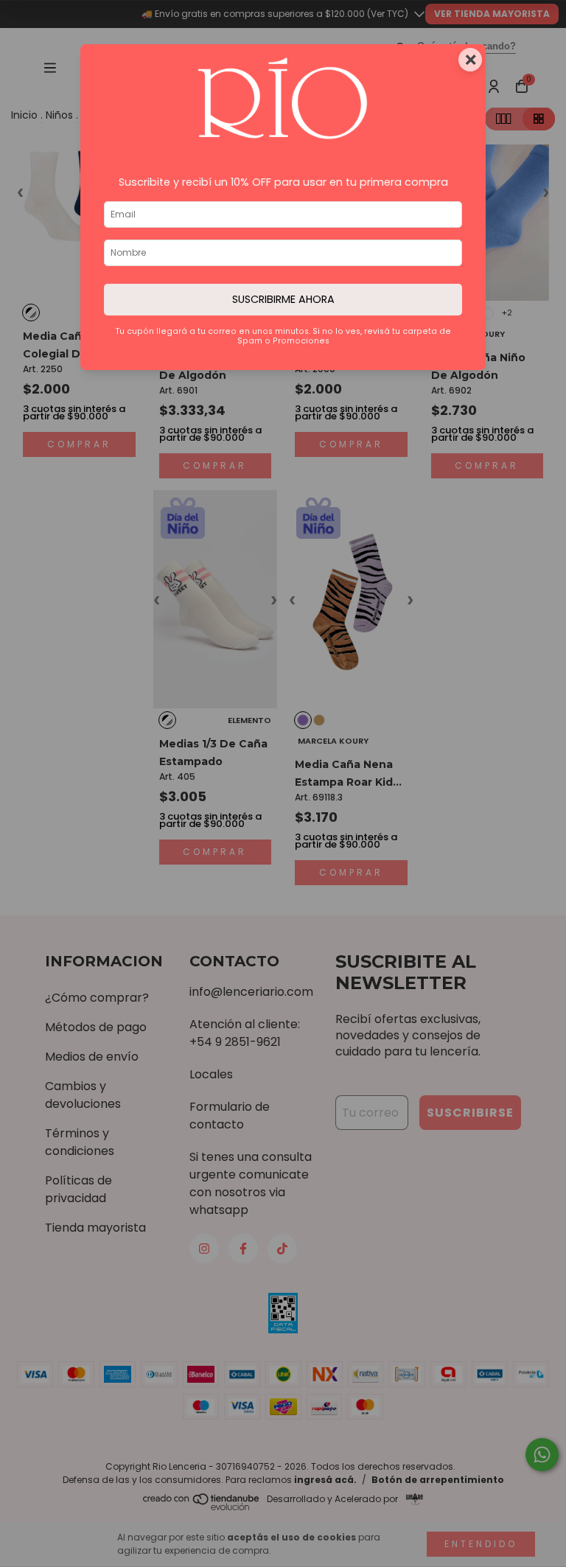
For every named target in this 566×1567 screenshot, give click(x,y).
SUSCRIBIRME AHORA (283, 299)
